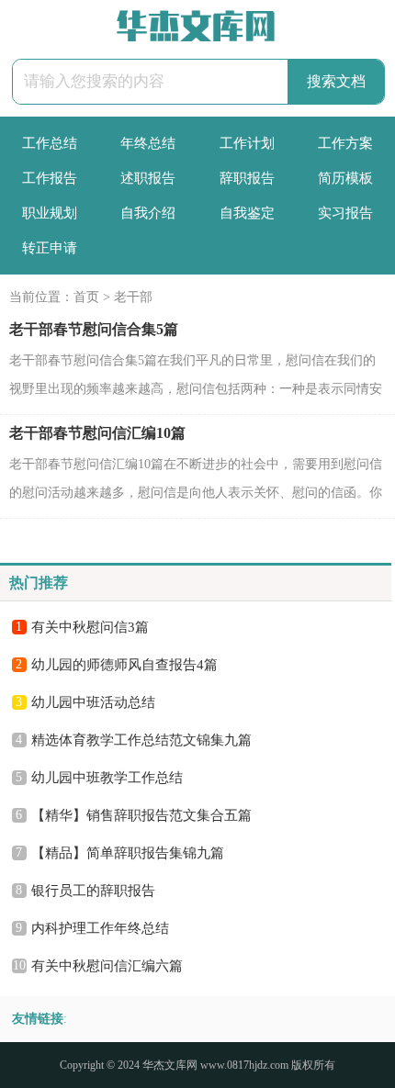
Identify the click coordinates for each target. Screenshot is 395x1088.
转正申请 (49, 248)
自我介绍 (147, 213)
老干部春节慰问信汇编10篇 (97, 433)
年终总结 (147, 143)
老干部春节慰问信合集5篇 (93, 329)
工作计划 (247, 143)
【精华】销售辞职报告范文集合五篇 (141, 815)
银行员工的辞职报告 (93, 890)
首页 (86, 297)
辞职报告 (247, 178)
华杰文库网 (170, 1065)
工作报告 (49, 178)
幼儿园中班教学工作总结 (107, 777)
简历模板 (345, 178)
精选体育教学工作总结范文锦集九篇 (141, 740)
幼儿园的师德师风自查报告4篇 (124, 664)
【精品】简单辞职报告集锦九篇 (127, 853)
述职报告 (147, 178)
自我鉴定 (247, 213)
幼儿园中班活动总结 (93, 702)
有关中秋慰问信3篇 (90, 627)
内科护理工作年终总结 (100, 928)
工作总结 (49, 143)
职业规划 (49, 213)
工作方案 (345, 143)
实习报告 (345, 213)
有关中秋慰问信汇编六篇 (107, 966)
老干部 (133, 297)
